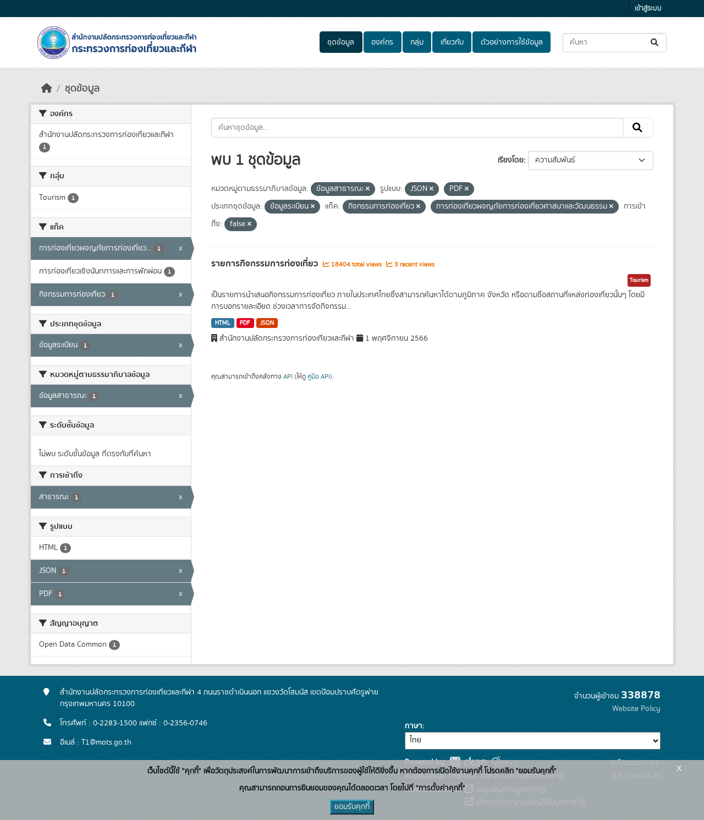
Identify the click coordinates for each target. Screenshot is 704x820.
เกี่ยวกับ (452, 42)
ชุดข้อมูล (340, 42)
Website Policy (636, 708)
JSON (267, 323)
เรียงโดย (511, 160)
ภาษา (413, 725)
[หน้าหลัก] (46, 88)
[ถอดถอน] (368, 189)
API (288, 376)
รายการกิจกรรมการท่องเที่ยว (265, 263)
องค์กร (382, 42)
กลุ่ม (417, 42)
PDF (245, 323)
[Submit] (655, 42)
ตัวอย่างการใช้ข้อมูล (512, 42)
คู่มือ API (318, 376)
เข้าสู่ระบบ (648, 8)
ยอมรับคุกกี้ (352, 806)
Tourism (639, 280)
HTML (222, 323)
